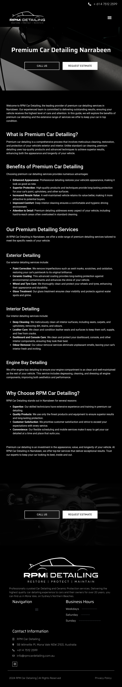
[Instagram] (14, 664)
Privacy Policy (103, 678)
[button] (109, 17)
